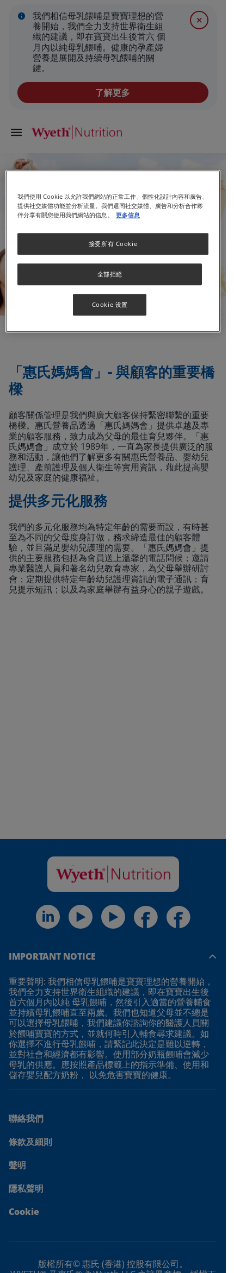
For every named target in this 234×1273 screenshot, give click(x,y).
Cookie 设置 (110, 304)
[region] (112, 251)
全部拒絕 (109, 274)
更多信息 (128, 215)
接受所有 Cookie (113, 244)
